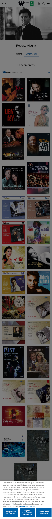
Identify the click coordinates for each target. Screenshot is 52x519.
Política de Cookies (27, 506)
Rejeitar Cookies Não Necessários (27, 512)
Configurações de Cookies (10, 512)
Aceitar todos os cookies (44, 512)
